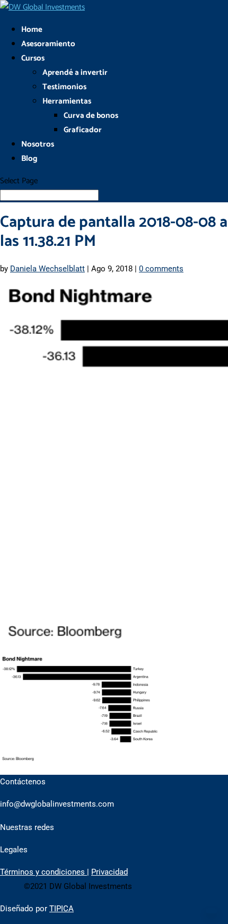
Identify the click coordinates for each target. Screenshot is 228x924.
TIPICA (61, 908)
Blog (29, 158)
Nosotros (37, 144)
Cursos (33, 58)
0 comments (161, 268)
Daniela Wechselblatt (47, 268)
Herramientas (66, 101)
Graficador (83, 129)
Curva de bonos (91, 115)
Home (31, 29)
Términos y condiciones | (44, 872)
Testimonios (64, 86)
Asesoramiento (48, 43)
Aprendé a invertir (75, 72)
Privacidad (109, 872)
